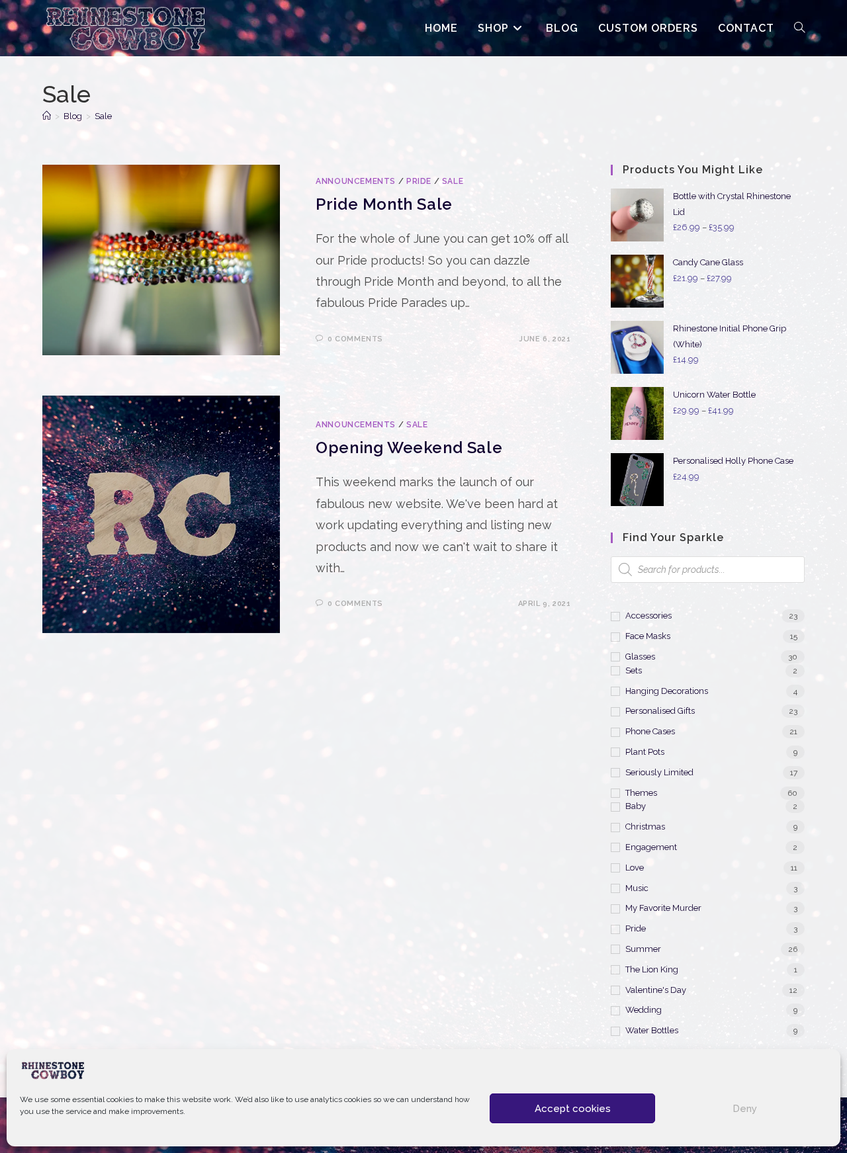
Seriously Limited (659, 772)
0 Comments (355, 339)
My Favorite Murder (663, 908)
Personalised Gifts (660, 711)
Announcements (356, 181)
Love (634, 868)
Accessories (648, 615)
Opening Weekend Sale (409, 447)
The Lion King (651, 969)
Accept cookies (573, 1109)
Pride (418, 181)
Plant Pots (644, 752)
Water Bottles (651, 1030)
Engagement (651, 847)
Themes (641, 793)
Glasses (640, 657)
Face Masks (647, 636)
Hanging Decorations (666, 691)
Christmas (645, 827)
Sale (103, 116)
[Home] (46, 116)
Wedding (643, 1010)
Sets (633, 670)
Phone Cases (650, 731)
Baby (635, 806)
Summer (643, 949)
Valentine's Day (655, 990)
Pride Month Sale (384, 204)
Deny (745, 1109)
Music (636, 888)
